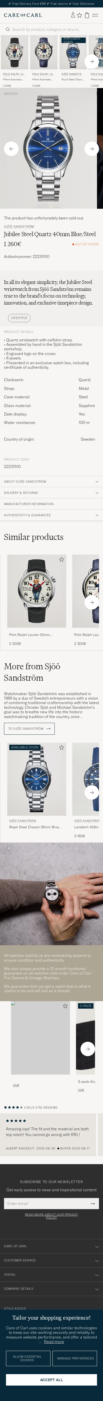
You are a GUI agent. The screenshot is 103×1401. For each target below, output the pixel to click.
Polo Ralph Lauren (14, 75)
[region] (51, 1134)
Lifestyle (19, 318)
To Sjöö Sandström (26, 728)
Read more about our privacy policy (51, 1216)
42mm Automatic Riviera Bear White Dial (43, 79)
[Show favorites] (79, 15)
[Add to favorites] (60, 560)
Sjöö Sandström (72, 75)
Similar (34, 537)
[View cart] (87, 15)
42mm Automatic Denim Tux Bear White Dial (12, 79)
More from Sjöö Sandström (32, 672)
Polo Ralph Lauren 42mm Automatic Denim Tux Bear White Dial (35, 634)
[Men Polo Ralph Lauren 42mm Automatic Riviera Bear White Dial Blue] (44, 52)
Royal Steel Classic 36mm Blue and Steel (72, 79)
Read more (54, 1341)
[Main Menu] (95, 15)
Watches (11, 94)
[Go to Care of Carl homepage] (23, 15)
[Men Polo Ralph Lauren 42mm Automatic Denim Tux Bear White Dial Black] (14, 52)
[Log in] (73, 15)
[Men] (40, 1038)
